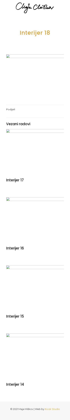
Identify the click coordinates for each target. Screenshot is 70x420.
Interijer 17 (15, 180)
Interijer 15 (15, 316)
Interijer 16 (15, 248)
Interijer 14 (15, 384)
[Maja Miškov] (35, 7)
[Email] (38, 414)
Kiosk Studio (52, 408)
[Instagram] (33, 414)
